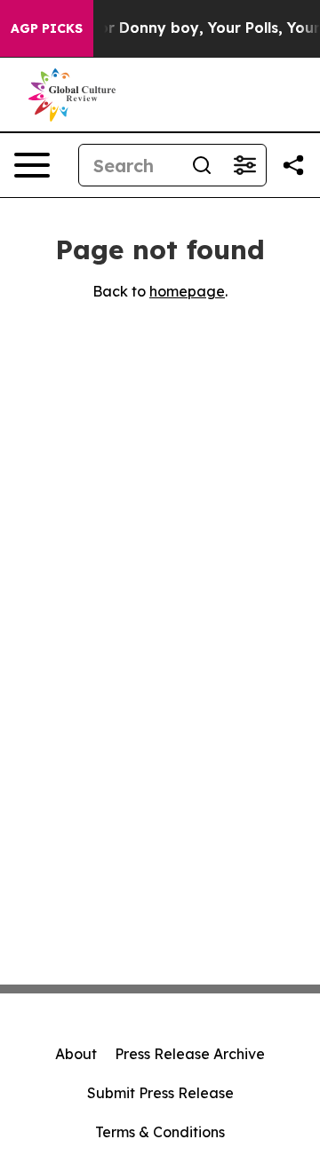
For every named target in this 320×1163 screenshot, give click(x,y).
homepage (187, 291)
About (76, 1054)
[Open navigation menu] (32, 165)
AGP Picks (47, 28)
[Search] (201, 165)
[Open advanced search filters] (244, 165)
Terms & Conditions (160, 1132)
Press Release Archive (190, 1054)
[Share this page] (293, 165)
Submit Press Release (160, 1093)
